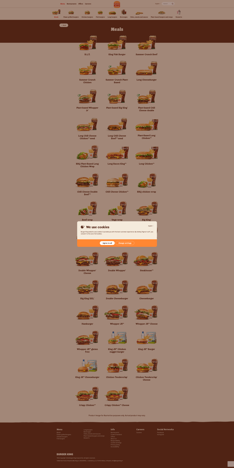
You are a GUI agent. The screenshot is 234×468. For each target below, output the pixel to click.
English (150, 226)
